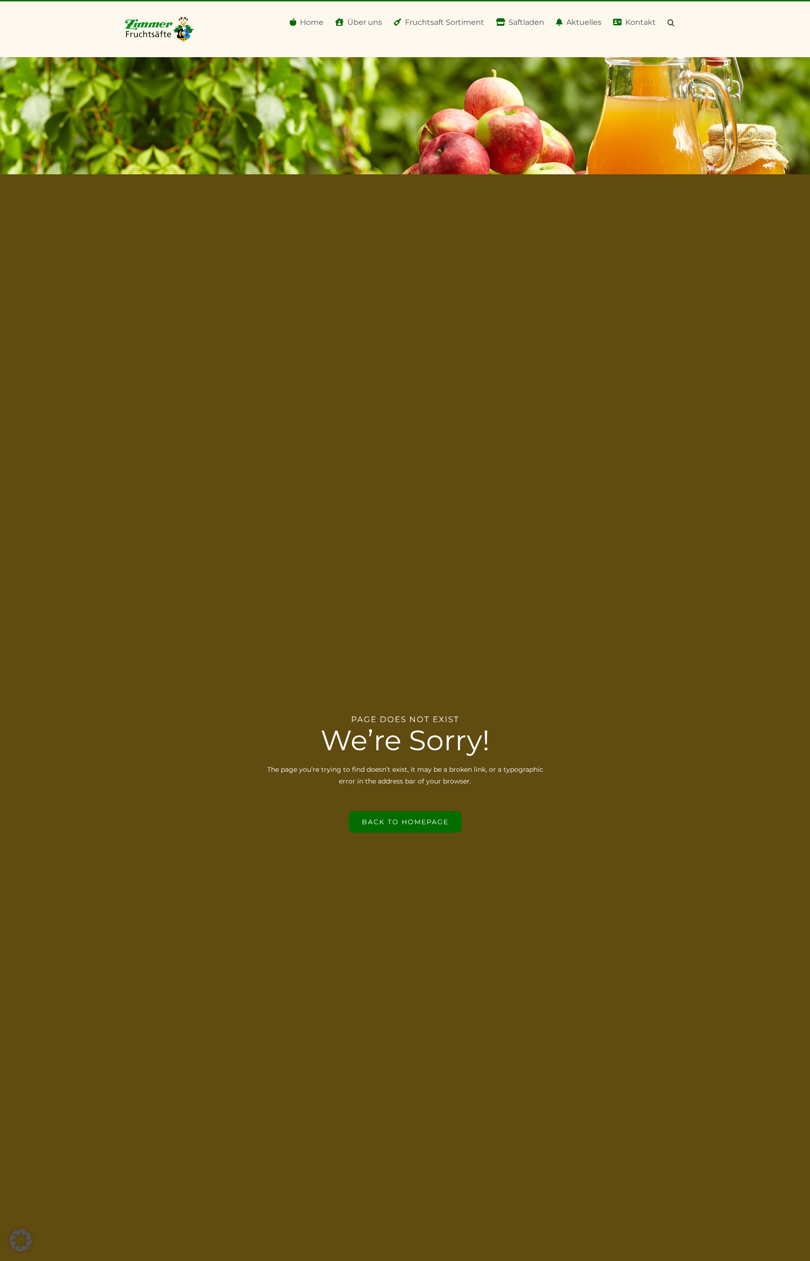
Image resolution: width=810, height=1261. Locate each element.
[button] (671, 21)
